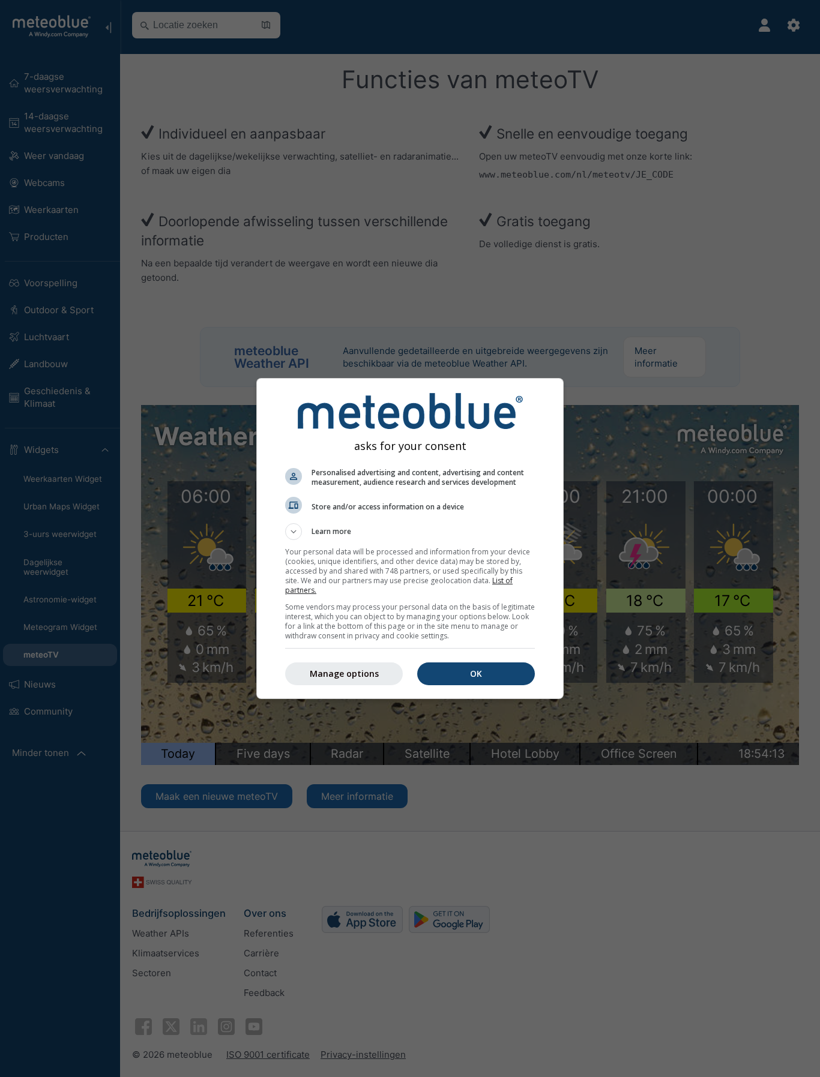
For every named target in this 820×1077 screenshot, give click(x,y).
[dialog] (410, 538)
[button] (410, 531)
